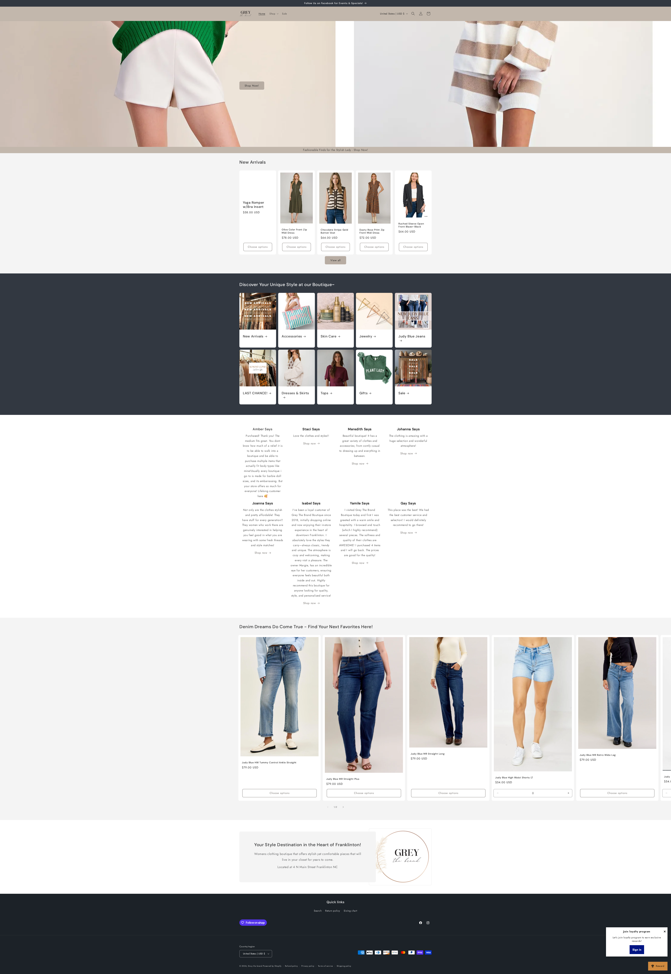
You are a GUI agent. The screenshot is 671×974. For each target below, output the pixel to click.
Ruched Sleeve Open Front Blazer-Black (411, 225)
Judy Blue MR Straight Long (428, 753)
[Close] (665, 932)
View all (335, 260)
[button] (273, 13)
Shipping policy (344, 966)
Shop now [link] (309, 443)
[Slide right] (343, 807)
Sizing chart (350, 910)
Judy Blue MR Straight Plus (342, 778)
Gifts (363, 393)
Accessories (292, 336)
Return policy (332, 910)
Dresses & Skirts (295, 393)
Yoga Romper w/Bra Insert (253, 205)
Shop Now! (252, 86)
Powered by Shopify (272, 966)
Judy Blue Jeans (411, 336)
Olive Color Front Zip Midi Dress (294, 231)
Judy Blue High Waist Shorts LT (514, 777)
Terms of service (325, 966)
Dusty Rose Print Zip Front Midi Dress (372, 231)
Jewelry (365, 336)
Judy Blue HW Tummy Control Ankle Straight (269, 762)
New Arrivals (253, 336)
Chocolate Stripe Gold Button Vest (334, 231)
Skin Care (329, 336)
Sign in (636, 950)
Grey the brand (255, 966)
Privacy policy (307, 966)
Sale (401, 393)
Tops (325, 393)
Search (318, 910)
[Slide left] (328, 807)
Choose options (258, 247)
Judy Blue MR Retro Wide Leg (598, 754)
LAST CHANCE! (255, 393)
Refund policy (291, 966)
